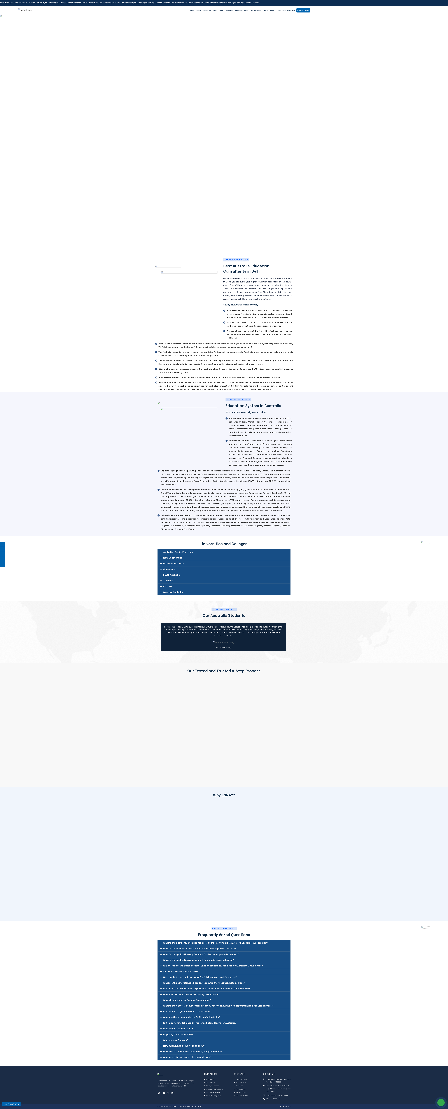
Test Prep (229, 10)
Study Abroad (218, 10)
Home (192, 10)
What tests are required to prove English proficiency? (192, 1051)
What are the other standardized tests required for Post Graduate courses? (204, 983)
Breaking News (303, 10)
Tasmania (168, 580)
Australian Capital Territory (178, 552)
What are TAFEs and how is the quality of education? (191, 994)
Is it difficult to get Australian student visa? (186, 1011)
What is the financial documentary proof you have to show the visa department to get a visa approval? (218, 1006)
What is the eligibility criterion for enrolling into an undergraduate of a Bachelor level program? (215, 943)
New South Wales (172, 558)
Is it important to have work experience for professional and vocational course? (206, 988)
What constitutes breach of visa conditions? (187, 1057)
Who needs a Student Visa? (178, 1028)
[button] (224, 552)
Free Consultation (11, 1104)
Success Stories (241, 10)
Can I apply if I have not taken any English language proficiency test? (200, 977)
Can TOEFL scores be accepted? (180, 971)
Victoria (167, 586)
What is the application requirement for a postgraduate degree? (198, 960)
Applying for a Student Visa (178, 1034)
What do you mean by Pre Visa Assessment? (187, 1000)
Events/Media (255, 10)
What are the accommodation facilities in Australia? (191, 1017)
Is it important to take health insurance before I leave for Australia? (199, 1023)
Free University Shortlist (286, 10)
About (198, 10)
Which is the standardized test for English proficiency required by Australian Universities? (213, 965)
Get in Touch (269, 10)
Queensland (169, 569)
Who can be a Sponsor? (175, 1040)
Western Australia (173, 592)
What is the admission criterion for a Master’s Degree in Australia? (199, 948)
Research (207, 10)
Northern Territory (173, 563)
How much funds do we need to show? (184, 1046)
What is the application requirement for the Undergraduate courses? (201, 954)
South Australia (171, 575)
